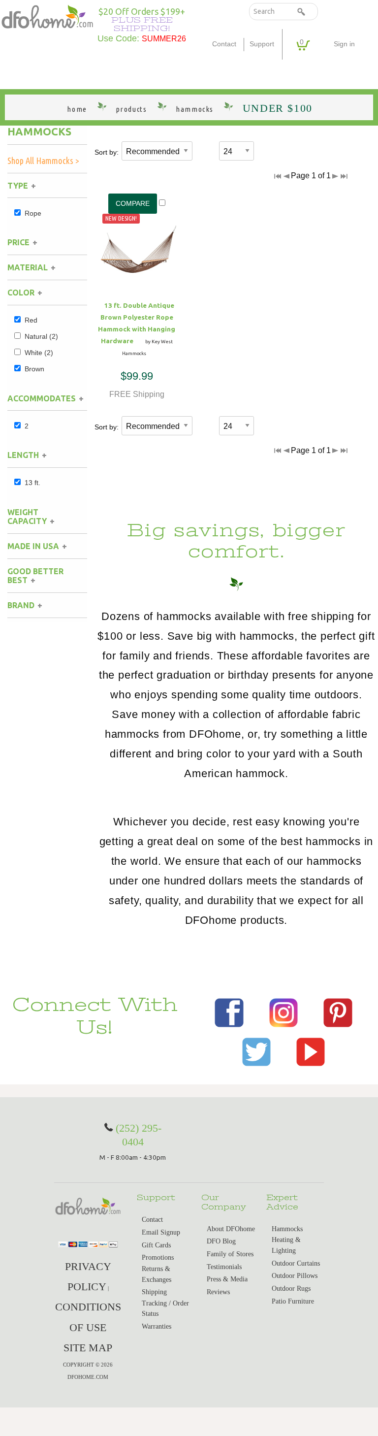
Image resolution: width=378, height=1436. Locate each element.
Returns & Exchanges (156, 1274)
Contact (224, 44)
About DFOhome (231, 1229)
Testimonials (224, 1267)
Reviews (218, 1292)
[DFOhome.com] (47, 16)
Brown (34, 369)
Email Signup (161, 1232)
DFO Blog (221, 1241)
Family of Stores (230, 1254)
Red (31, 320)
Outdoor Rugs (291, 1288)
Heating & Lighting (286, 1245)
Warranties (156, 1326)
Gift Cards (156, 1245)
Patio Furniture (293, 1301)
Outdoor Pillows (294, 1275)
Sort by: (106, 152)
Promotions (158, 1257)
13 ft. (32, 483)
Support (262, 44)
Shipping (154, 1292)
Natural (41, 336)
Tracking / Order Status (165, 1309)
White (39, 353)
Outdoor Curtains (296, 1263)
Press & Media (227, 1279)
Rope (33, 213)
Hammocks (39, 131)
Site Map (87, 1347)
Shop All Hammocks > (43, 160)
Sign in (344, 44)
